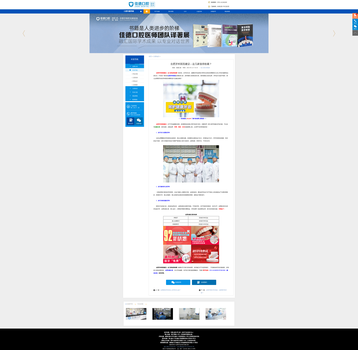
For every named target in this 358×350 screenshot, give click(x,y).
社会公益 (135, 92)
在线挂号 (213, 11)
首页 (150, 56)
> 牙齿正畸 (134, 74)
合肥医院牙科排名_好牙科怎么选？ (171, 290)
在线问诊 (139, 123)
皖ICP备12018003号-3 (170, 346)
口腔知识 (135, 88)
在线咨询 (178, 282)
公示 (185, 11)
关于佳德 (157, 11)
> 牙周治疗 (134, 81)
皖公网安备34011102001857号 (185, 346)
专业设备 (140, 304)
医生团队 (171, 11)
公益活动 (199, 11)
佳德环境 (130, 304)
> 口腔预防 (134, 85)
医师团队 (135, 99)
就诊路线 (227, 11)
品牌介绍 (135, 66)
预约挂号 (130, 123)
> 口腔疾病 (134, 77)
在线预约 (204, 282)
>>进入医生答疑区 (204, 67)
